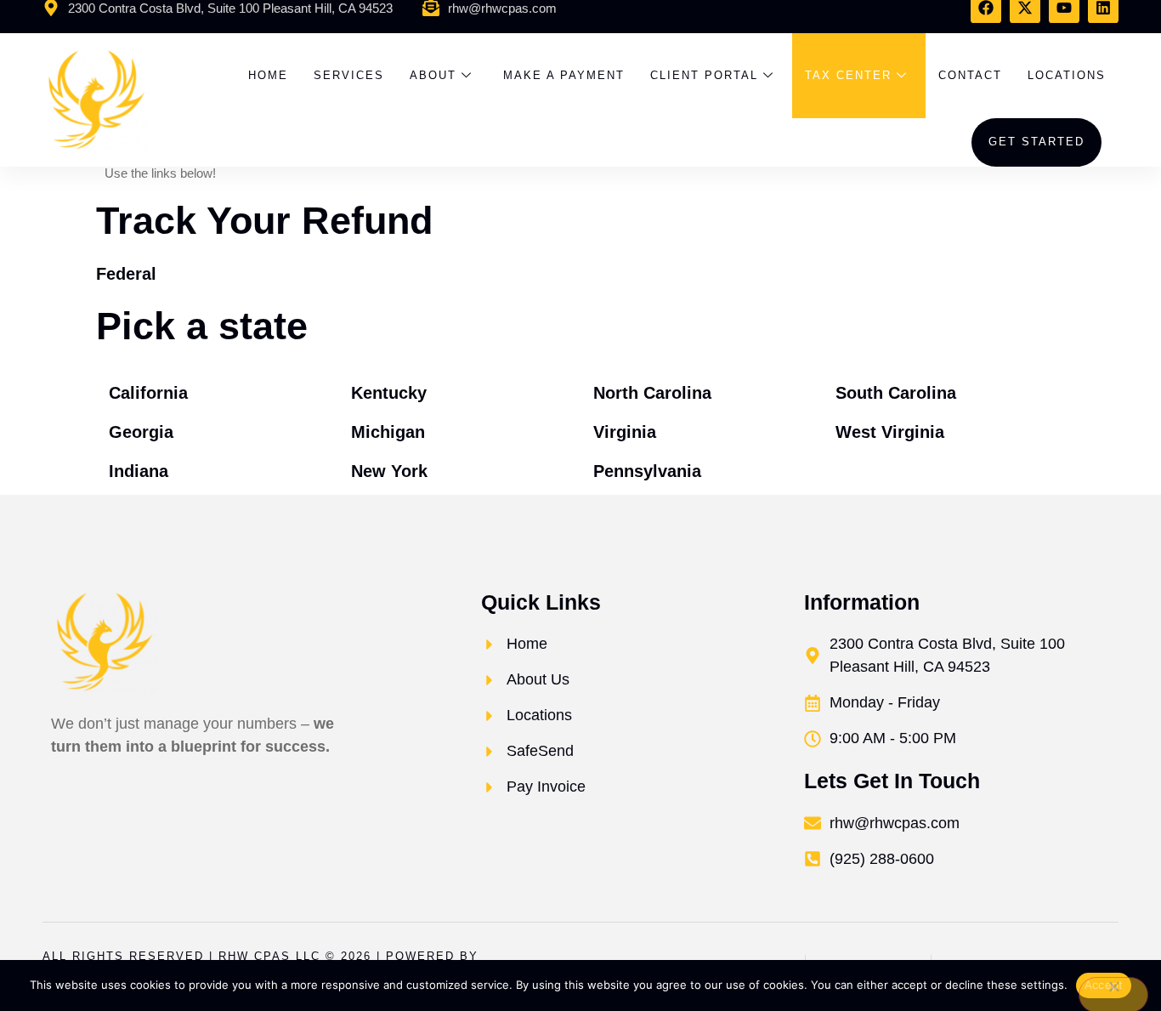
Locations (1067, 75)
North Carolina (652, 392)
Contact (970, 75)
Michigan (388, 432)
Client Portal (704, 75)
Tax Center (848, 75)
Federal (126, 273)
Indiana (138, 471)
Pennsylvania (647, 471)
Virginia (624, 432)
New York (389, 471)
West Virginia (889, 432)
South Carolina (895, 392)
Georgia (141, 432)
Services (349, 75)
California (148, 392)
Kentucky (389, 392)
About (433, 75)
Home (268, 75)
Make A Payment (564, 75)
